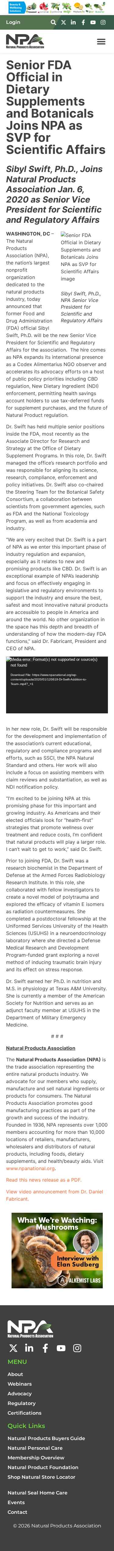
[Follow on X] (64, 22)
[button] (101, 41)
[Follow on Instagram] (104, 22)
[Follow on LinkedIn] (74, 22)
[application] (57, 685)
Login (13, 22)
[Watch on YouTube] (94, 22)
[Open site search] (54, 22)
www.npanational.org (30, 1168)
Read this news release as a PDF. (43, 1180)
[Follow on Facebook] (84, 22)
